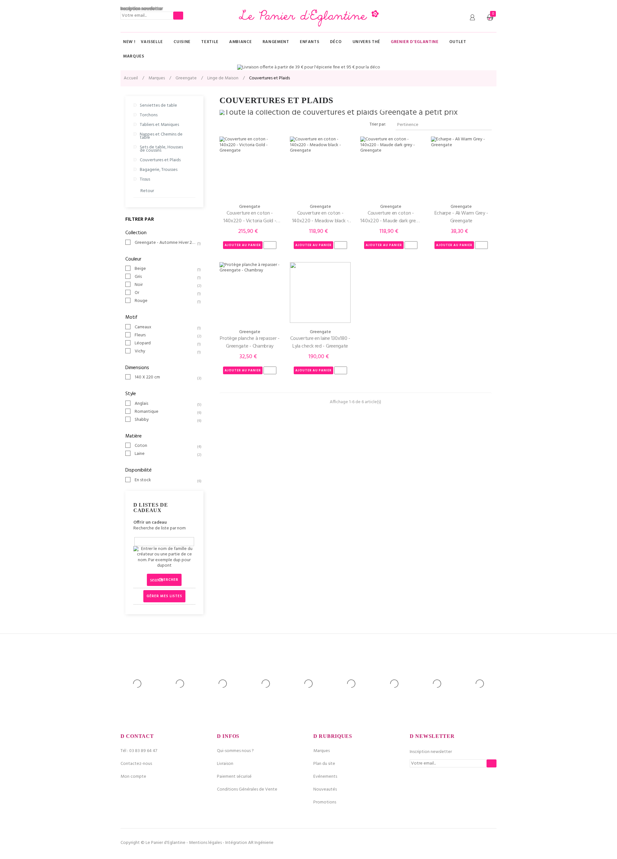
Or (166, 293)
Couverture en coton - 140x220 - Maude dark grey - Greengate (390, 217)
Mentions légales (205, 842)
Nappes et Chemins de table (161, 136)
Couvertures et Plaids (160, 160)
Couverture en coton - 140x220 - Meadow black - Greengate (320, 217)
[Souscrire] (178, 16)
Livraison (225, 763)
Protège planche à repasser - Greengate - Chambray (250, 342)
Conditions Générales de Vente (247, 789)
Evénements (325, 776)
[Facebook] (470, 843)
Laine (166, 454)
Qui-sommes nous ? (235, 751)
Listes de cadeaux (150, 507)
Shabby (166, 420)
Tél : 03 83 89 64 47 (139, 751)
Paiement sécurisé (234, 776)
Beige (166, 269)
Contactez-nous (136, 763)
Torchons (148, 115)
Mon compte (133, 776)
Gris (166, 277)
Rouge (166, 301)
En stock (166, 480)
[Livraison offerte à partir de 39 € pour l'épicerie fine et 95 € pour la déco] (308, 67)
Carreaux (166, 327)
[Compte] (472, 17)
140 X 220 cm (166, 377)
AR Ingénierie (260, 842)
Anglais (166, 404)
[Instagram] (491, 843)
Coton (166, 446)
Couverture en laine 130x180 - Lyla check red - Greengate (320, 342)
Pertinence (442, 124)
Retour (147, 191)
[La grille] (223, 125)
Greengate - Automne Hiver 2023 (166, 243)
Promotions (324, 802)
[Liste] (233, 125)
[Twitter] (481, 843)
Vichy (166, 351)
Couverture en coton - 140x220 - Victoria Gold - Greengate (249, 217)
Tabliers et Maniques (159, 124)
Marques (321, 751)
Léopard (166, 343)
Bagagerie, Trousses (158, 169)
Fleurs (166, 335)
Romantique (166, 412)
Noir (166, 285)
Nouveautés (325, 789)
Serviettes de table (158, 105)
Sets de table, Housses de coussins (161, 149)
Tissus (145, 179)
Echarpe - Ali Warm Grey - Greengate (461, 217)
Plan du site (324, 763)
